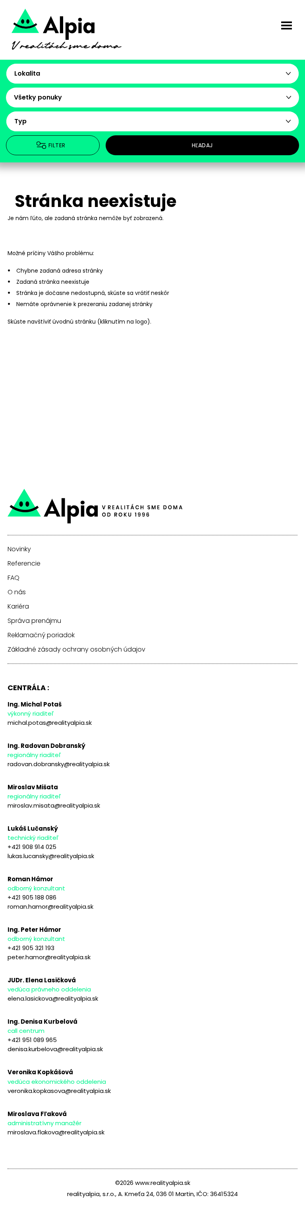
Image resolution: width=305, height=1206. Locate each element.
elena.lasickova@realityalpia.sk (53, 998)
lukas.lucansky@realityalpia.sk (51, 856)
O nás (17, 592)
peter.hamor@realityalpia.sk (49, 957)
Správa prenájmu (34, 621)
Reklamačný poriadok (41, 635)
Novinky (19, 549)
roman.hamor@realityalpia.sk (50, 906)
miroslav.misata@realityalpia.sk (54, 805)
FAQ (13, 578)
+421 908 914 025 (32, 847)
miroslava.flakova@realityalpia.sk (56, 1132)
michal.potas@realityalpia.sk (50, 722)
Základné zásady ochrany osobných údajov (76, 650)
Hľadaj (202, 145)
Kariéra (18, 607)
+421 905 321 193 (31, 948)
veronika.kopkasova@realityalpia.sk (59, 1091)
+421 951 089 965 (32, 1040)
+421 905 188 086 (32, 897)
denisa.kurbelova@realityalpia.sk (55, 1049)
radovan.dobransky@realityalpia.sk (59, 764)
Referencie (24, 564)
